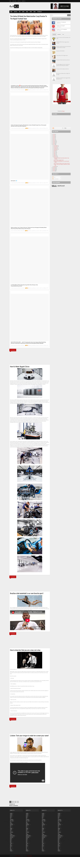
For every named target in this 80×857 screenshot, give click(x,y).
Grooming (11, 832)
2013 (54, 170)
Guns (10, 833)
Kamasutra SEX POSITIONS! (60, 51)
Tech (10, 847)
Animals (11, 814)
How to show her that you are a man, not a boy (62, 163)
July (54, 151)
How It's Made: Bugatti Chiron (59, 160)
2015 (54, 168)
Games (23, 11)
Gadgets (11, 828)
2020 (54, 141)
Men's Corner (18, 855)
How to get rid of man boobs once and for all (62, 68)
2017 (54, 144)
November (56, 146)
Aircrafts (11, 813)
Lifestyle (15, 11)
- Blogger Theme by (26, 855)
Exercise (11, 823)
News (11, 840)
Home (10, 1)
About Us (19, 1)
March (55, 155)
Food (10, 825)
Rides (35, 11)
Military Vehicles (12, 835)
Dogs (10, 822)
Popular (54, 34)
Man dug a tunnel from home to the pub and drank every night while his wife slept (63, 47)
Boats (11, 817)
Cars (10, 818)
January (55, 166)
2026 (54, 134)
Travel (11, 849)
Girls (10, 830)
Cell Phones (11, 819)
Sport (31, 11)
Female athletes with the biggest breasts (62, 55)
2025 (54, 135)
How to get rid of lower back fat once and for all (63, 59)
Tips (10, 848)
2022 (54, 138)
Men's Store (14, 1)
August (55, 150)
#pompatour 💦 (14, 180)
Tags (63, 34)
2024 (54, 136)
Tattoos (11, 845)
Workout (11, 850)
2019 (54, 142)
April (55, 154)
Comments (59, 34)
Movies (11, 838)
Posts (54, 177)
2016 (54, 167)
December (56, 145)
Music (27, 11)
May (54, 153)
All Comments (55, 178)
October (55, 147)
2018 (54, 143)
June (55, 152)
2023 (54, 137)
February (55, 156)
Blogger (63, 111)
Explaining (11, 824)
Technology (39, 11)
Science (11, 843)
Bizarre (11, 815)
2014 (54, 169)
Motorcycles (11, 837)
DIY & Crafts (11, 820)
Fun (19, 11)
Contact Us (23, 1)
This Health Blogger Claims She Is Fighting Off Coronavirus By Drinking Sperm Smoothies (62, 65)
